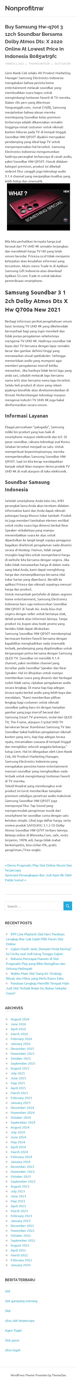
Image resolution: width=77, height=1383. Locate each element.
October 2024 (21, 1117)
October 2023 (21, 1176)
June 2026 (18, 1024)
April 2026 (18, 1029)
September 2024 (23, 1122)
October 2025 (21, 1058)
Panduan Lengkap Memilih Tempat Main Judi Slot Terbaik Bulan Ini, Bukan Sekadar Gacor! (37, 988)
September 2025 (23, 1063)
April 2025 (18, 1088)
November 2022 (22, 1230)
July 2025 (18, 1073)
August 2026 (20, 1019)
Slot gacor (12, 1340)
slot (7, 1291)
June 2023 (18, 1196)
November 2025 (22, 1053)
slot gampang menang (21, 1301)
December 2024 (22, 1107)
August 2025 (20, 1068)
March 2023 (19, 1211)
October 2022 (21, 1235)
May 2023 (18, 1201)
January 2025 (20, 1102)
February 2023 (21, 1216)
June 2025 (18, 1078)
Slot (8, 1310)
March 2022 (19, 1255)
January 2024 (20, 1161)
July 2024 (18, 1132)
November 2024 (22, 1112)
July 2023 (18, 1191)
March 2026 (19, 1034)
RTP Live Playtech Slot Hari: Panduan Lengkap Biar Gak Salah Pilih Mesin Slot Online (35, 939)
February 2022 (21, 1260)
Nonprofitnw (24, 8)
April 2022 (18, 1250)
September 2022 (23, 1240)
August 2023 (20, 1186)
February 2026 (21, 1039)
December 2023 (22, 1166)
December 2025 (22, 1048)
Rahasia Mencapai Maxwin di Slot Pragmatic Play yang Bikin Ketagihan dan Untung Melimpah (35, 963)
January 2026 (20, 1043)
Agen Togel (13, 1330)
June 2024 (18, 1137)
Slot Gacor (62, 63)
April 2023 (18, 1206)
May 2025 (18, 1083)
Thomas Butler (39, 63)
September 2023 (23, 1181)
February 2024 (21, 1157)
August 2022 (20, 1245)
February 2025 (21, 1098)
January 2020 (20, 1265)
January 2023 (20, 1220)
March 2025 (19, 1093)
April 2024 (18, 1147)
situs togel (12, 1350)
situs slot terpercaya (19, 1320)
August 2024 (20, 1127)
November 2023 (22, 1171)
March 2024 (19, 1152)
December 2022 (22, 1225)
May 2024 (18, 1142)
